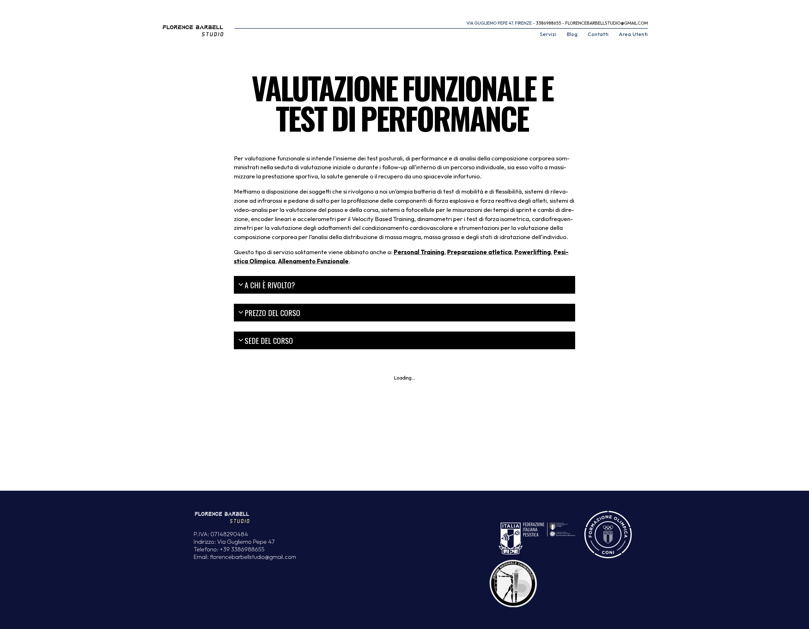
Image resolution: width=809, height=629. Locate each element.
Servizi (548, 34)
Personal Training (419, 252)
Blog (572, 34)
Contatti (598, 34)
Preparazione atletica (479, 252)
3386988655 (548, 23)
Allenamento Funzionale (313, 261)
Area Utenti (633, 34)
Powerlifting (532, 252)
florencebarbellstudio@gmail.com (606, 23)
